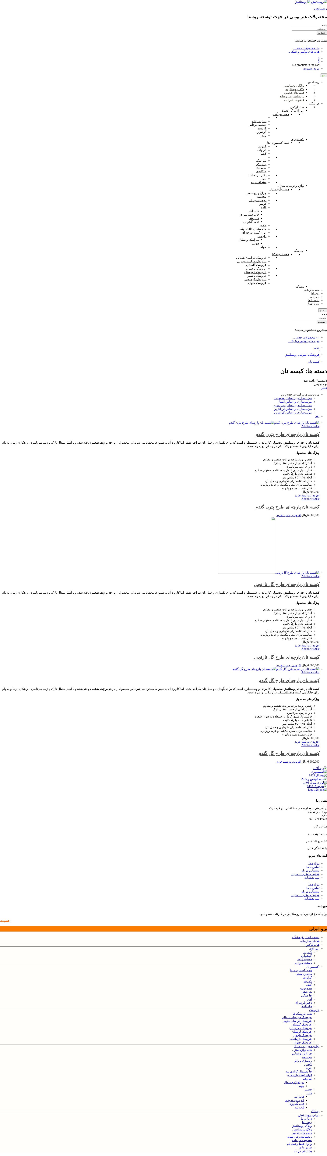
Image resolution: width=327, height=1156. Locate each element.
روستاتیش (320, 8)
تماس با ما (312, 866)
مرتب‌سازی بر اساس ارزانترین (293, 408)
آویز (309, 999)
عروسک (314, 1010)
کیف (309, 984)
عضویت (308, 68)
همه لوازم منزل (302, 1049)
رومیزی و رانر (303, 1060)
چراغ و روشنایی (302, 1053)
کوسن (308, 1064)
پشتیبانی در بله (310, 870)
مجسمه (307, 1057)
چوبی (301, 1085)
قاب (309, 1093)
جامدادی (306, 1006)
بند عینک (306, 991)
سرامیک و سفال (294, 1082)
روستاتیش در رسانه (299, 1136)
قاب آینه (299, 1096)
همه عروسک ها (302, 1013)
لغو (317, 416)
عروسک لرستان (302, 1031)
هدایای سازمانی (309, 941)
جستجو (321, 32)
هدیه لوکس (312, 944)
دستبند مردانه (303, 963)
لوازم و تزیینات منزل (306, 1046)
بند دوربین (306, 988)
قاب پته (299, 1107)
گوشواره (306, 955)
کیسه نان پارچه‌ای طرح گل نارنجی (286, 584)
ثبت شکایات (311, 877)
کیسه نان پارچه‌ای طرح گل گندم (288, 680)
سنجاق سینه (304, 973)
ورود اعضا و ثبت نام (299, 1143)
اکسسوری (312, 966)
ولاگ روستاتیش (302, 1129)
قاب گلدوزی (296, 1103)
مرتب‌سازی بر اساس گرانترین (293, 412)
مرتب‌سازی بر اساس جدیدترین (292, 405)
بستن (322, 310)
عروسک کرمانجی (301, 1038)
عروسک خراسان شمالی (297, 1017)
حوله (309, 1067)
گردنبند (307, 952)
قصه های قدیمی (302, 1133)
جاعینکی (306, 995)
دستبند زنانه (304, 959)
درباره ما (313, 863)
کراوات (307, 977)
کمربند (308, 981)
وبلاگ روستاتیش (301, 1125)
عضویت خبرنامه (302, 1140)
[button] (307, 495)
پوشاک (315, 1111)
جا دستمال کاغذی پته (299, 1071)
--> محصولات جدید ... (306, 48)
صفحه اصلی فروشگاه (305, 937)
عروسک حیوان (303, 1042)
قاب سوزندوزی (294, 1100)
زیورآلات (314, 948)
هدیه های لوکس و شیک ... (303, 51)
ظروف (307, 1078)
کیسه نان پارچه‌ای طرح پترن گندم (287, 434)
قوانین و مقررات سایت (305, 874)
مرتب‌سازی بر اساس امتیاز (295, 401)
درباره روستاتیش (308, 1115)
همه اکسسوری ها (301, 970)
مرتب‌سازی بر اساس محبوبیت (293, 398)
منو (323, 75)
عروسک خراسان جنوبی (297, 1020)
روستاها (307, 1122)
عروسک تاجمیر (302, 1035)
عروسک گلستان (302, 1024)
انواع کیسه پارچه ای (299, 1075)
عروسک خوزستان (300, 1028)
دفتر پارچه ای (303, 1002)
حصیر (308, 1089)
